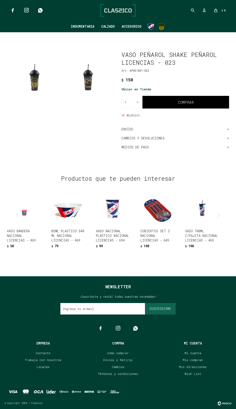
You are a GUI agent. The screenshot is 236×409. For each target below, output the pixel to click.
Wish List (193, 374)
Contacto (43, 353)
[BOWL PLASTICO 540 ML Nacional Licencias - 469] (68, 208)
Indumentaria (82, 26)
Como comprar (118, 353)
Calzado (108, 26)
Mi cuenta (193, 353)
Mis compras (193, 360)
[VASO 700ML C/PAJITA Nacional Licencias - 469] (202, 208)
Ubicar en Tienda (136, 89)
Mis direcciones (193, 367)
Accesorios (132, 26)
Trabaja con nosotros (43, 360)
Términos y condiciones (118, 374)
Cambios (118, 367)
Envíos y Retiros (118, 360)
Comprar (186, 102)
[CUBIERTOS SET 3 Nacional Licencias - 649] (157, 208)
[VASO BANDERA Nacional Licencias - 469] (24, 208)
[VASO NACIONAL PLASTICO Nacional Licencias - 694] (113, 208)
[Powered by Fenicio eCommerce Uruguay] (224, 403)
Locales (43, 367)
